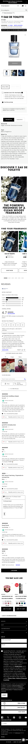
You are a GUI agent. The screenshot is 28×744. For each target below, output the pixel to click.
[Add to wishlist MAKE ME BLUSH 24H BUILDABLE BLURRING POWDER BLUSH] (12, 583)
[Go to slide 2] (9, 278)
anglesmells (4, 426)
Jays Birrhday (5, 527)
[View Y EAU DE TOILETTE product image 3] (21, 73)
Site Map (3, 736)
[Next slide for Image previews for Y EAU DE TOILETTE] (25, 73)
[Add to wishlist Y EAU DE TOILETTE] (25, 35)
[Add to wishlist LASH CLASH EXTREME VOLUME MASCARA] (26, 583)
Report (18, 565)
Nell (3, 553)
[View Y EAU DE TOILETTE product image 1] (7, 73)
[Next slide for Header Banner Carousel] (26, 2)
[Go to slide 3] (13, 278)
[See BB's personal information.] (4, 451)
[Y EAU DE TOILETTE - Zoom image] (14, 46)
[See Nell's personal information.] (5, 553)
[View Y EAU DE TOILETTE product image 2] (14, 73)
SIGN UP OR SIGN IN (21, 30)
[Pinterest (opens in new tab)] (14, 717)
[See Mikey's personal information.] (6, 479)
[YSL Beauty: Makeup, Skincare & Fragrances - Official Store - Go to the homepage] (5, 6)
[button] (4, 325)
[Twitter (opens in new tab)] (8, 717)
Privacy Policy (4, 734)
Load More (14, 570)
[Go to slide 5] (19, 278)
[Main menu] (26, 6)
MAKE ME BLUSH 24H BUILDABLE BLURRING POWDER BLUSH (7, 598)
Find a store (21, 703)
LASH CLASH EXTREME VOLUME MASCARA (21, 597)
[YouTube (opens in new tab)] (26, 717)
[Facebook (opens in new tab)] (2, 717)
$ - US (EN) (4, 723)
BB (2, 451)
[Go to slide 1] (5, 278)
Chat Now (21, 711)
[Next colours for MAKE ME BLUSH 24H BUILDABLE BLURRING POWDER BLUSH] (11, 603)
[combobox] (13, 10)
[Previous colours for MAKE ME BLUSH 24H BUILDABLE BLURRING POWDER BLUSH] (3, 603)
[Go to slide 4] (16, 278)
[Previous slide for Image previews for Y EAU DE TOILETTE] (3, 73)
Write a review (18, 25)
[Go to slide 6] (22, 278)
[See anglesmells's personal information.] (8, 427)
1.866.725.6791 (21, 707)
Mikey (3, 479)
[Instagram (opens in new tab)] (20, 717)
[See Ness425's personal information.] (7, 398)
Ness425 (4, 398)
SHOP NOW (9, 270)
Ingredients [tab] (19, 119)
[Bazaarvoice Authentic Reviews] (5, 289)
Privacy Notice (8, 689)
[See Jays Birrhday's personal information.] (9, 527)
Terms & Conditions (16, 685)
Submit (4, 695)
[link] (22, 5)
